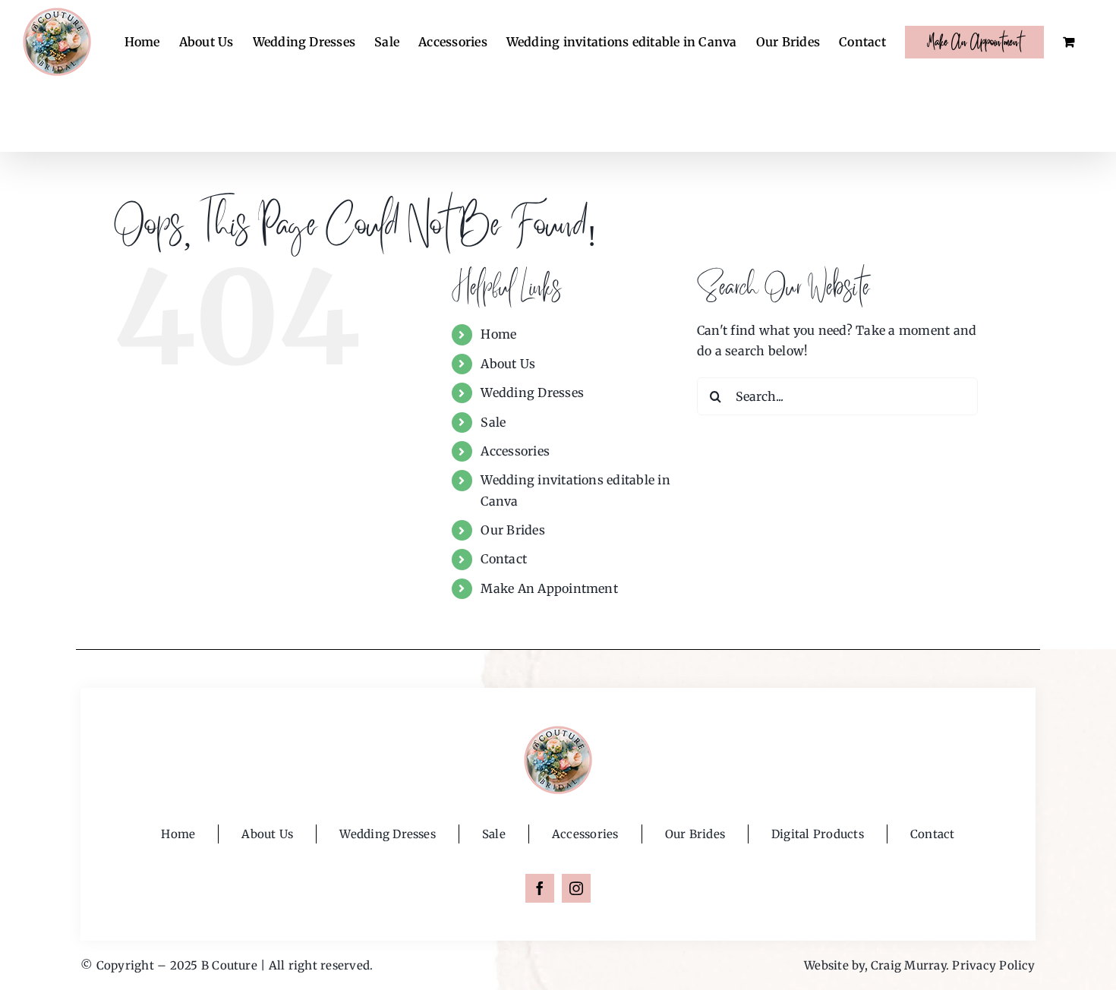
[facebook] (539, 888)
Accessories (515, 451)
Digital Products (817, 834)
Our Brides (512, 530)
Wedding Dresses (532, 392)
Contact (504, 558)
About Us (508, 363)
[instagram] (576, 888)
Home (498, 334)
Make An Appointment (549, 588)
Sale (493, 422)
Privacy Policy (993, 965)
